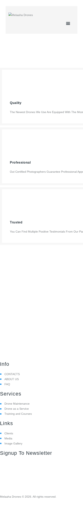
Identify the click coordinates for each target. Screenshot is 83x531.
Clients (8, 433)
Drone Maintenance (17, 403)
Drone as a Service (16, 408)
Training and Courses (18, 413)
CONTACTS (12, 374)
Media (8, 438)
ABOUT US (11, 379)
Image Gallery (13, 443)
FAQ (7, 384)
